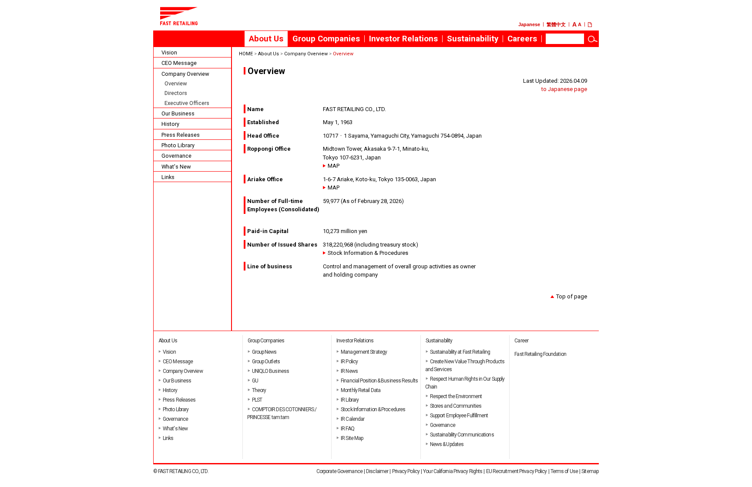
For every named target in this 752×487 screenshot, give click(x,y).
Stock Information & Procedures (368, 253)
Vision (169, 52)
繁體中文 (556, 24)
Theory (259, 390)
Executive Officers (186, 103)
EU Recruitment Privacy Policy (516, 471)
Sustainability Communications (462, 435)
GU (255, 381)
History (170, 124)
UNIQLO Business (270, 371)
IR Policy (349, 361)
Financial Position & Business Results (379, 381)
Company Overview (185, 74)
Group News (264, 352)
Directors (175, 93)
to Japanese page (564, 89)
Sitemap (589, 471)
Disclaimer (377, 471)
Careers (524, 40)
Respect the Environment (456, 396)
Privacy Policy (406, 471)
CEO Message (179, 63)
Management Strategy (364, 352)
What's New (176, 166)
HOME (246, 54)
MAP (333, 165)
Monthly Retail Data (360, 390)
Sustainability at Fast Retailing (460, 352)
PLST (257, 400)
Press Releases (180, 135)
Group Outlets (266, 361)
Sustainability (472, 39)
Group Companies (326, 39)
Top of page (571, 296)
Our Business (178, 113)
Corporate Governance (339, 471)
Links (168, 177)
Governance (176, 155)
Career (521, 341)
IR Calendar (352, 419)
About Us (266, 39)
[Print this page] (593, 24)
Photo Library (178, 145)
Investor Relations (403, 39)
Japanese (529, 24)
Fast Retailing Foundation (540, 354)
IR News (349, 371)
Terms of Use (564, 471)
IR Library (350, 400)
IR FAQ (347, 429)
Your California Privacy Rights (452, 471)
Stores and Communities (455, 406)
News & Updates (446, 444)
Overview (175, 83)
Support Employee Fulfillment (459, 416)
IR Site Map (352, 438)
